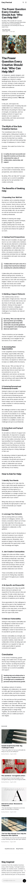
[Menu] (26, 2)
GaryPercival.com (10, 848)
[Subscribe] (24, 880)
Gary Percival (6, 2)
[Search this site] (23, 2)
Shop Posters (19, 848)
